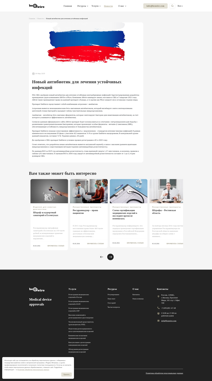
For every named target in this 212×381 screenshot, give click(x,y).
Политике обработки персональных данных (33, 370)
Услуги (95, 5)
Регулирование (113, 294)
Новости (108, 5)
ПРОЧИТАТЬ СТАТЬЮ (55, 246)
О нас (121, 5)
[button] (101, 257)
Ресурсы (81, 5)
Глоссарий (112, 303)
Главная (68, 5)
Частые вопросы (114, 307)
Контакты (136, 294)
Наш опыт (111, 299)
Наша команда (138, 299)
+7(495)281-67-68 (168, 308)
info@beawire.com (155, 6)
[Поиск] (172, 5)
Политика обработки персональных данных (164, 373)
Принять (66, 374)
